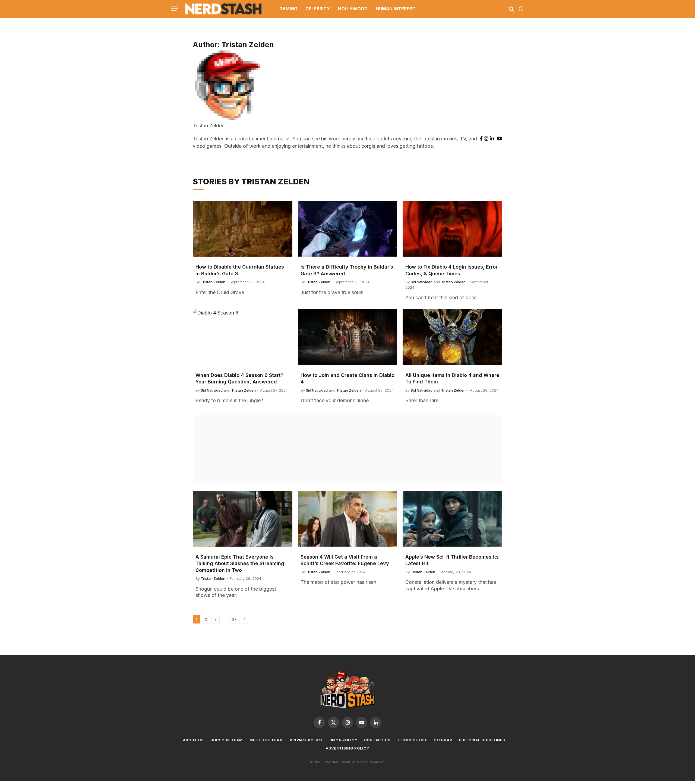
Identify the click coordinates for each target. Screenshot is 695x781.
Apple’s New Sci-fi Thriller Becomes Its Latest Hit (452, 560)
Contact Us (377, 740)
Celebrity (317, 8)
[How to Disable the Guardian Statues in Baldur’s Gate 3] (242, 229)
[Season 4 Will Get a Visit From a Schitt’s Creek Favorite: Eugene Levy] (347, 519)
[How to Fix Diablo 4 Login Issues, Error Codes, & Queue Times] (452, 229)
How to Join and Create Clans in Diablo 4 (347, 378)
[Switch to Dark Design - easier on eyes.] (520, 9)
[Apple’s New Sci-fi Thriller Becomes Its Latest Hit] (452, 519)
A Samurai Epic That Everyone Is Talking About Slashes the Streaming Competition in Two (239, 563)
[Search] (511, 9)
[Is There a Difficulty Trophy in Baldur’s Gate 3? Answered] (347, 229)
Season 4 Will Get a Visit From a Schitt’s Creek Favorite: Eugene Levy (345, 560)
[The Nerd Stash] (224, 9)
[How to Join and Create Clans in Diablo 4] (347, 337)
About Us (193, 740)
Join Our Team (227, 740)
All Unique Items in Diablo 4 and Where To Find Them (452, 378)
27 (234, 619)
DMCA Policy (343, 740)
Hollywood (353, 8)
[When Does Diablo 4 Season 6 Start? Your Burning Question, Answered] (242, 337)
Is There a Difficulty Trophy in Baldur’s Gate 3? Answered (347, 270)
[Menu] (174, 9)
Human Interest (396, 8)
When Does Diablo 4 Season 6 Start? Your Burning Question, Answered (239, 378)
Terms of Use (412, 740)
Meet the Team (266, 740)
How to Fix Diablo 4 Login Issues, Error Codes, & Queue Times (451, 270)
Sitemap (443, 740)
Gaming (288, 8)
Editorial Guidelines (482, 740)
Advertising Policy (347, 748)
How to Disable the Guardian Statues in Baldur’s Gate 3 (239, 270)
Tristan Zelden (213, 282)
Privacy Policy (306, 740)
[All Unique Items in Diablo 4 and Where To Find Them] (452, 337)
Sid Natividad (421, 282)
